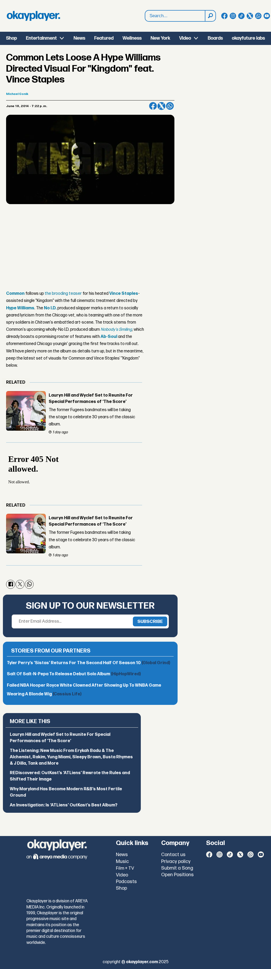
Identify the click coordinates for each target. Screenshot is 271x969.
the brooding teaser (63, 293)
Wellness (132, 38)
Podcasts (126, 881)
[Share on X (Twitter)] (161, 106)
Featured (104, 38)
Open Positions (177, 875)
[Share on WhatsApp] (170, 106)
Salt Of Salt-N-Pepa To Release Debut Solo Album (74, 674)
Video (185, 38)
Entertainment (41, 38)
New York (160, 38)
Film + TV (125, 868)
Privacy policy (176, 861)
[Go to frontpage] (33, 16)
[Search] (210, 16)
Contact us (173, 854)
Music (122, 861)
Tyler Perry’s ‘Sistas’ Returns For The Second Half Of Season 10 (88, 662)
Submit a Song (177, 868)
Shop (11, 38)
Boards (215, 38)
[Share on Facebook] (153, 106)
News (79, 38)
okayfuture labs (248, 38)
